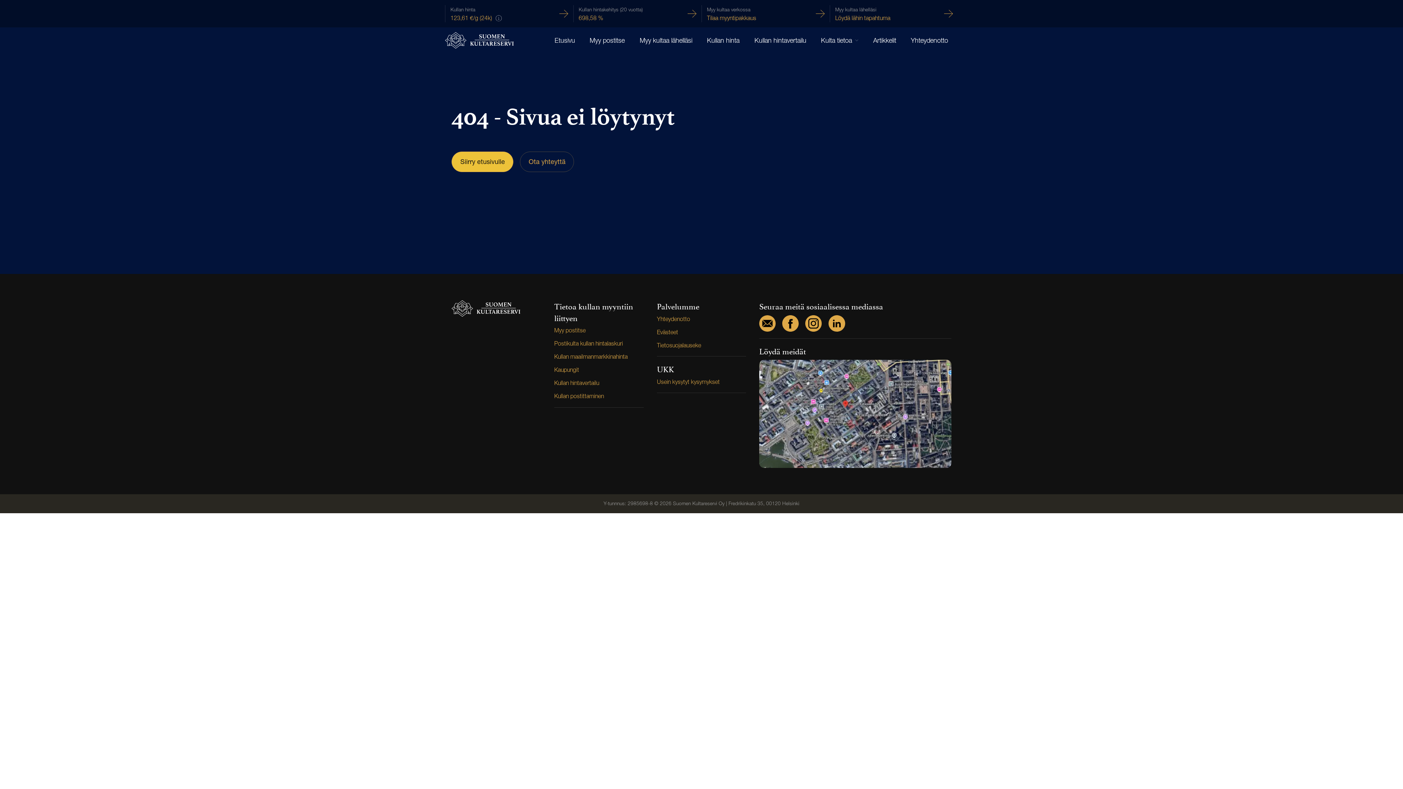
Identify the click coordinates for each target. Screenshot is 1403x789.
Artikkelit (884, 40)
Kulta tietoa (836, 40)
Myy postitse (607, 40)
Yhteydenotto (929, 40)
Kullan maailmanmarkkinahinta (591, 356)
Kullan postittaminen (579, 396)
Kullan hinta (723, 40)
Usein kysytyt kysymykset (688, 381)
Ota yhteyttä (547, 161)
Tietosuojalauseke (679, 345)
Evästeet (667, 332)
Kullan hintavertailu (780, 40)
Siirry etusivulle (482, 161)
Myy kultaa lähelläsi (666, 40)
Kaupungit (566, 369)
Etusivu (565, 40)
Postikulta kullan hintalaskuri (588, 343)
